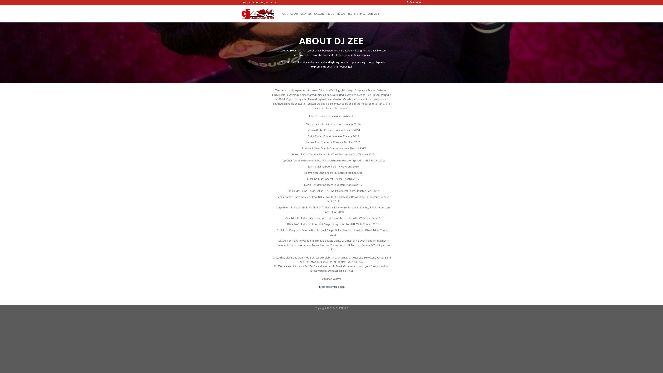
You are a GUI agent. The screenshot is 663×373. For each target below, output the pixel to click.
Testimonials (356, 13)
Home (284, 13)
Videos (341, 13)
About (294, 13)
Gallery (319, 13)
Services (306, 13)
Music (330, 13)
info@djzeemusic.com (332, 286)
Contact (373, 13)
